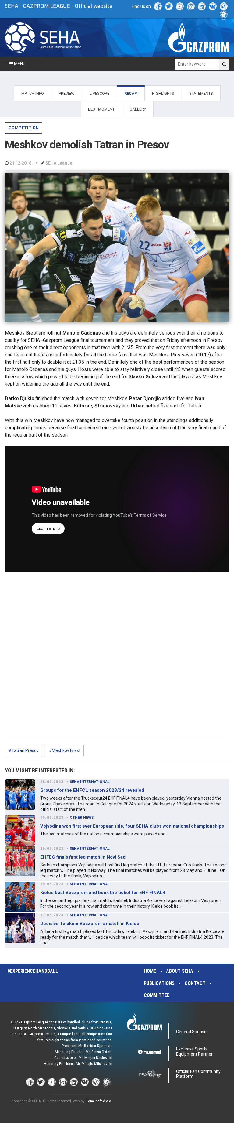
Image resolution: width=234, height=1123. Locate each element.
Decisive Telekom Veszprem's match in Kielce (89, 923)
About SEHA (179, 971)
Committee (156, 995)
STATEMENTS (201, 93)
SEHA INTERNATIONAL (90, 782)
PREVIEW (67, 93)
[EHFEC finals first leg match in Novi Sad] (20, 861)
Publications (159, 983)
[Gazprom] (198, 37)
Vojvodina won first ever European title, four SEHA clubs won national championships (132, 826)
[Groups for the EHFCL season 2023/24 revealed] (20, 794)
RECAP (130, 93)
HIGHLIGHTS (163, 93)
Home (150, 971)
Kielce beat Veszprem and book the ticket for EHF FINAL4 (102, 892)
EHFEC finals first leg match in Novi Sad (83, 857)
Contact (195, 983)
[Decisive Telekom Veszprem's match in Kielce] (20, 928)
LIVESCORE (99, 93)
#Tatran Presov (24, 750)
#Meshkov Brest (64, 750)
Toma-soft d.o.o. (99, 1101)
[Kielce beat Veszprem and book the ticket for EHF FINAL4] (20, 897)
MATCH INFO (32, 93)
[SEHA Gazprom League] (43, 37)
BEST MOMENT (101, 109)
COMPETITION (24, 127)
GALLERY (137, 109)
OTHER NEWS (82, 817)
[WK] (213, 6)
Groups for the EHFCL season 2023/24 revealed (92, 790)
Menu (19, 63)
